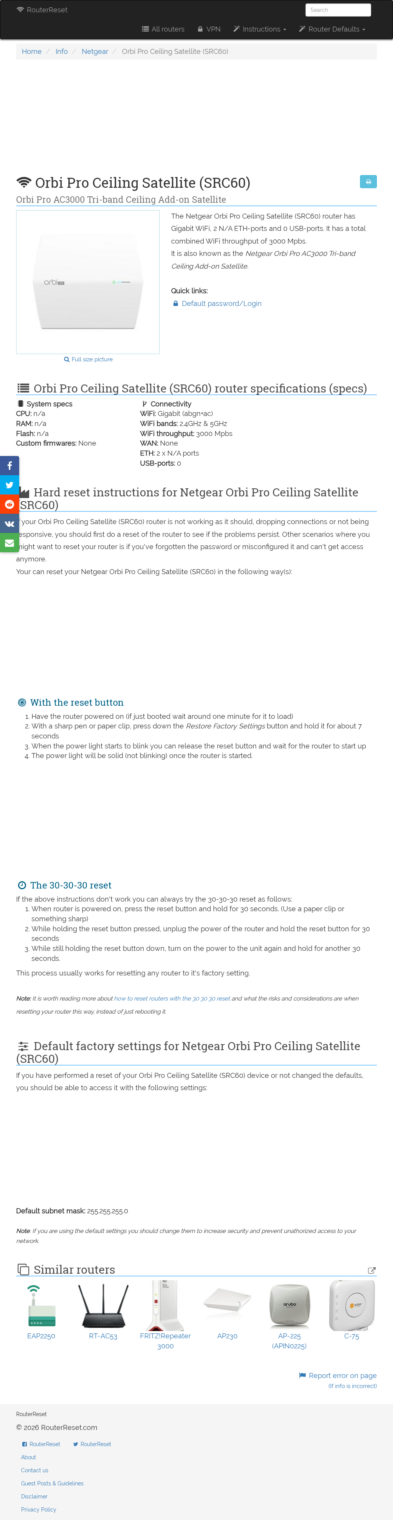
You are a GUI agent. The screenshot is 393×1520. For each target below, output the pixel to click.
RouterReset (46, 10)
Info (62, 51)
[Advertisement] (196, 121)
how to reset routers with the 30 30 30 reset (172, 998)
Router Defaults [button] (334, 29)
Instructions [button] (261, 29)
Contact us (34, 1470)
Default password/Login (221, 303)
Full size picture (91, 359)
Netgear (95, 51)
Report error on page (342, 1380)
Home (32, 51)
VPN (213, 29)
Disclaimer (34, 1496)
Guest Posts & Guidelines (52, 1483)
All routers (167, 29)
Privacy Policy (38, 1510)
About (28, 1457)
